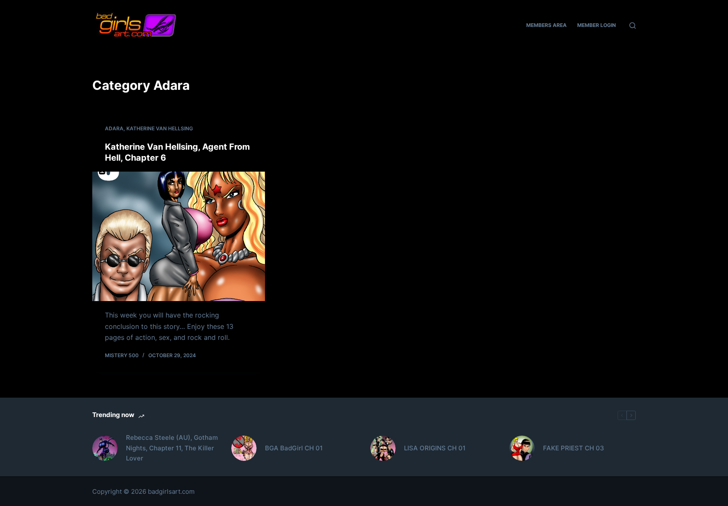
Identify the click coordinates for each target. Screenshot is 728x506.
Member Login (596, 25)
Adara (114, 128)
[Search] (632, 25)
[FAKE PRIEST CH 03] (522, 448)
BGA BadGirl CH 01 (294, 448)
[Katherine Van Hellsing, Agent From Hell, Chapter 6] (178, 236)
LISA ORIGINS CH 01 (435, 448)
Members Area (546, 25)
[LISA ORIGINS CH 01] (383, 448)
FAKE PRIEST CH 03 (573, 448)
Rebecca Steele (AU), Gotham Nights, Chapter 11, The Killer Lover (172, 448)
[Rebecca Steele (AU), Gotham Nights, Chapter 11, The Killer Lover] (105, 448)
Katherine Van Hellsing (159, 128)
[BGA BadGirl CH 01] (244, 448)
